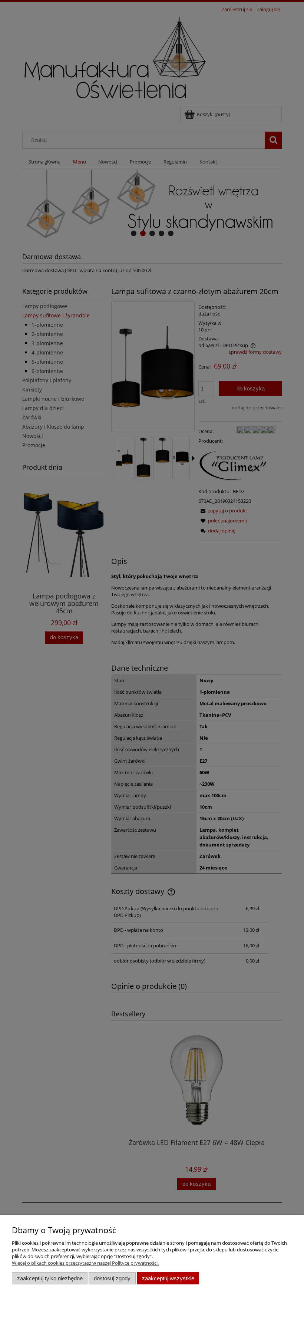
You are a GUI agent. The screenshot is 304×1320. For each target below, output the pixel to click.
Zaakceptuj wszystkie (168, 1278)
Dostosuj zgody (112, 1278)
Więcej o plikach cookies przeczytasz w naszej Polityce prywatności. (85, 1263)
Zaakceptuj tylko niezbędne (50, 1278)
